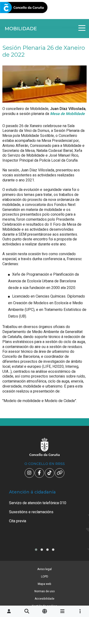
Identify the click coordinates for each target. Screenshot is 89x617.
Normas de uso (44, 591)
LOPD (44, 576)
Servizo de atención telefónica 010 (37, 503)
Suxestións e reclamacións (31, 512)
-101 (78, 577)
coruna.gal (15, 8)
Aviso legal (44, 569)
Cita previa (17, 521)
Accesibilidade (44, 599)
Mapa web (44, 584)
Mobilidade (21, 28)
